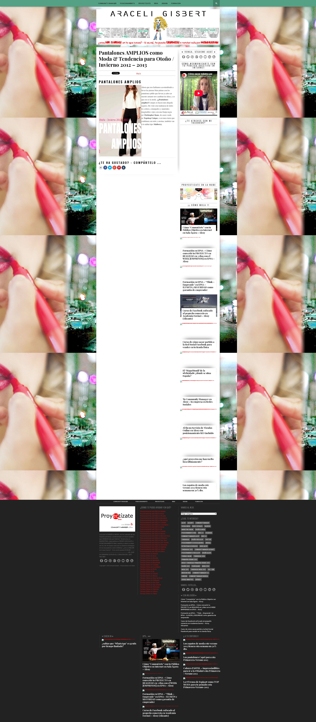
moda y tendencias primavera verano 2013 (196, 563)
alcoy (183, 523)
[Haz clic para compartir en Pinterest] (119, 168)
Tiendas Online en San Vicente (150, 585)
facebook (209, 533)
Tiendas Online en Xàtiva (148, 594)
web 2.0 (200, 533)
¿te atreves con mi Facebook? (198, 121)
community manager (202, 523)
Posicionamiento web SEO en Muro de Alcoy (155, 536)
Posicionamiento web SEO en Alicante (153, 516)
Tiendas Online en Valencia (149, 589)
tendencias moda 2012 (198, 569)
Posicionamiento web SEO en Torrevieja (153, 545)
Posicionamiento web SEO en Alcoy (152, 514)
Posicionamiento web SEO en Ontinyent (153, 538)
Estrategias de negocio (190, 546)
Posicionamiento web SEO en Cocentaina (154, 525)
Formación (176, 3)
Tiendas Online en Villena (149, 591)
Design (165, 3)
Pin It (138, 73)
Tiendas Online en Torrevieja (149, 587)
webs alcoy (203, 546)
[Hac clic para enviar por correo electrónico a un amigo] (101, 168)
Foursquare (196, 566)
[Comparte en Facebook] (105, 168)
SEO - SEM (211, 569)
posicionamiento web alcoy (191, 553)
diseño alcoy (206, 553)
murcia (208, 543)
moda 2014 (205, 566)
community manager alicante (204, 549)
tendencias (185, 539)
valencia (207, 526)
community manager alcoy (190, 536)
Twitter (208, 539)
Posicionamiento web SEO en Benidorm (153, 518)
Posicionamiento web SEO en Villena (152, 549)
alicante (190, 523)
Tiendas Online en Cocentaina (150, 567)
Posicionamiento (127, 3)
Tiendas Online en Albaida (149, 554)
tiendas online (186, 556)
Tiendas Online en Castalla (149, 565)
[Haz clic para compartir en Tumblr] (124, 168)
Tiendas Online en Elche (148, 569)
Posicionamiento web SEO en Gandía (152, 531)
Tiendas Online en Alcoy (148, 556)
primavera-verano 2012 (189, 559)
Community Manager (107, 3)
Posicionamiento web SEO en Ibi (151, 529)
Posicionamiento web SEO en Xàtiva (152, 551)
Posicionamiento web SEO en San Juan (153, 540)
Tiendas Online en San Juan (149, 582)
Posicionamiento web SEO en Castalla (153, 522)
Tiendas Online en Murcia (148, 576)
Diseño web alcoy (197, 539)
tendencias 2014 (199, 556)
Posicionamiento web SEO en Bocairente (154, 520)
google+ (198, 579)
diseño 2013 (185, 566)
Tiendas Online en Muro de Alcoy (151, 578)
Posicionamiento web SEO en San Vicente (154, 542)
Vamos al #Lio (185, 511)
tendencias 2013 (187, 549)
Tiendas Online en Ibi (147, 571)
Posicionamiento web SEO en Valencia (153, 547)
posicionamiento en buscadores (192, 543)
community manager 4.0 (201, 573)
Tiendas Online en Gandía (149, 574)
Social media (186, 526)
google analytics (187, 579)
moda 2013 (185, 569)
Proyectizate (144, 3)
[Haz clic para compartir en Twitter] (110, 168)
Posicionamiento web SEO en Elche (152, 527)
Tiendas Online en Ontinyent (149, 580)
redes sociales (197, 526)
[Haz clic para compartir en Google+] (114, 168)
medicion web (186, 573)
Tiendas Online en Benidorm (149, 560)
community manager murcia (198, 576)
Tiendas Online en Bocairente (150, 562)
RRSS (156, 3)
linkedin (184, 576)
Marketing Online (187, 529)
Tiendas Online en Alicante (149, 558)
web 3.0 (203, 536)
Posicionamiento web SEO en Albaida (153, 511)
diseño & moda (200, 529)
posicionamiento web (189, 533)
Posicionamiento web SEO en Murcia (152, 534)
